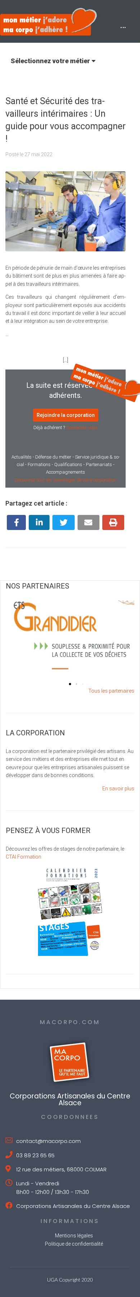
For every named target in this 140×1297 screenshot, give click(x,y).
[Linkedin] (39, 522)
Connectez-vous (82, 427)
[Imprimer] (113, 522)
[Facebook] (16, 522)
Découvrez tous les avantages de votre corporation (65, 480)
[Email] (88, 522)
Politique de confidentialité (74, 1244)
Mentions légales (74, 1235)
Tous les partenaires (111, 691)
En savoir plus (118, 788)
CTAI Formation (23, 857)
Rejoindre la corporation (66, 415)
